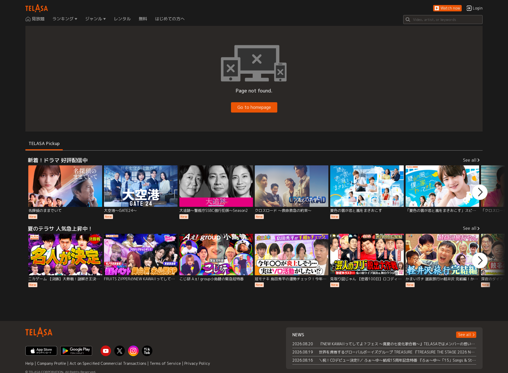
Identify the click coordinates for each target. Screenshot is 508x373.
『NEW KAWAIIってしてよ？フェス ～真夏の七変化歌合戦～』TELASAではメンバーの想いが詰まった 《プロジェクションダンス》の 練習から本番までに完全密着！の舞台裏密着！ (397, 343)
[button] (447, 8)
